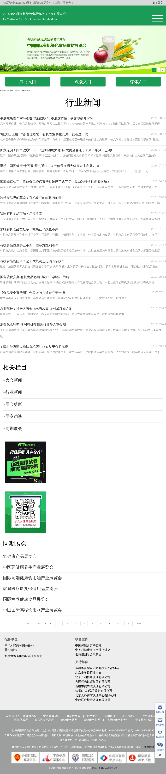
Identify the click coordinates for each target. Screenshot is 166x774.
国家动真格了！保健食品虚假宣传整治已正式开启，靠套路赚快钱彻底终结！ (55, 182)
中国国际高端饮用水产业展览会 (32, 610)
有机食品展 (73, 716)
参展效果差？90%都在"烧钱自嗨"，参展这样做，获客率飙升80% (46, 118)
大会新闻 (13, 380)
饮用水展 (109, 716)
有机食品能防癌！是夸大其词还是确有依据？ (32, 261)
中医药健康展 (51, 716)
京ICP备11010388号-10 (104, 768)
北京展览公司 (143, 719)
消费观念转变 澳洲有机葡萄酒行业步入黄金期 (33, 324)
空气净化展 (149, 716)
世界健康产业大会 (118, 719)
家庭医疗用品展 (44, 719)
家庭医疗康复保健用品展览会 (30, 588)
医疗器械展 (21, 719)
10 (118, 623)
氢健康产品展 (68, 719)
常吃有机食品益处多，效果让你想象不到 (29, 229)
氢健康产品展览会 (20, 556)
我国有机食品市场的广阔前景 (21, 213)
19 (128, 623)
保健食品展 (30, 716)
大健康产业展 (91, 719)
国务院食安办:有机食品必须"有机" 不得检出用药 (34, 277)
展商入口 (27, 81)
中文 (152, 2)
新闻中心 (18, 90)
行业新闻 (26, 90)
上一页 (38, 623)
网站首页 (3, 90)
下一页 (139, 623)
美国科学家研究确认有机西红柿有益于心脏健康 (34, 347)
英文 (160, 2)
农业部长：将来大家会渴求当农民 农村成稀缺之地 (36, 308)
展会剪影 (13, 404)
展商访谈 (13, 416)
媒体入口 (138, 81)
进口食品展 (129, 716)
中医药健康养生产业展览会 (28, 567)
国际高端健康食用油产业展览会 (32, 578)
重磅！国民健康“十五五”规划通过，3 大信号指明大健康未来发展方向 (49, 166)
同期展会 (13, 428)
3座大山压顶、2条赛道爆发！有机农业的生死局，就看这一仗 (44, 134)
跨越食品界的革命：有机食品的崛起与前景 (31, 197)
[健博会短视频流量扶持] (25, 462)
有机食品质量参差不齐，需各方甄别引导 (29, 245)
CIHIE (10, 90)
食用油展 (92, 716)
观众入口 (83, 81)
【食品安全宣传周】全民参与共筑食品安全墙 (32, 293)
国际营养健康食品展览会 (26, 599)
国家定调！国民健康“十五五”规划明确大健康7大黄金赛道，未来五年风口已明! (56, 150)
